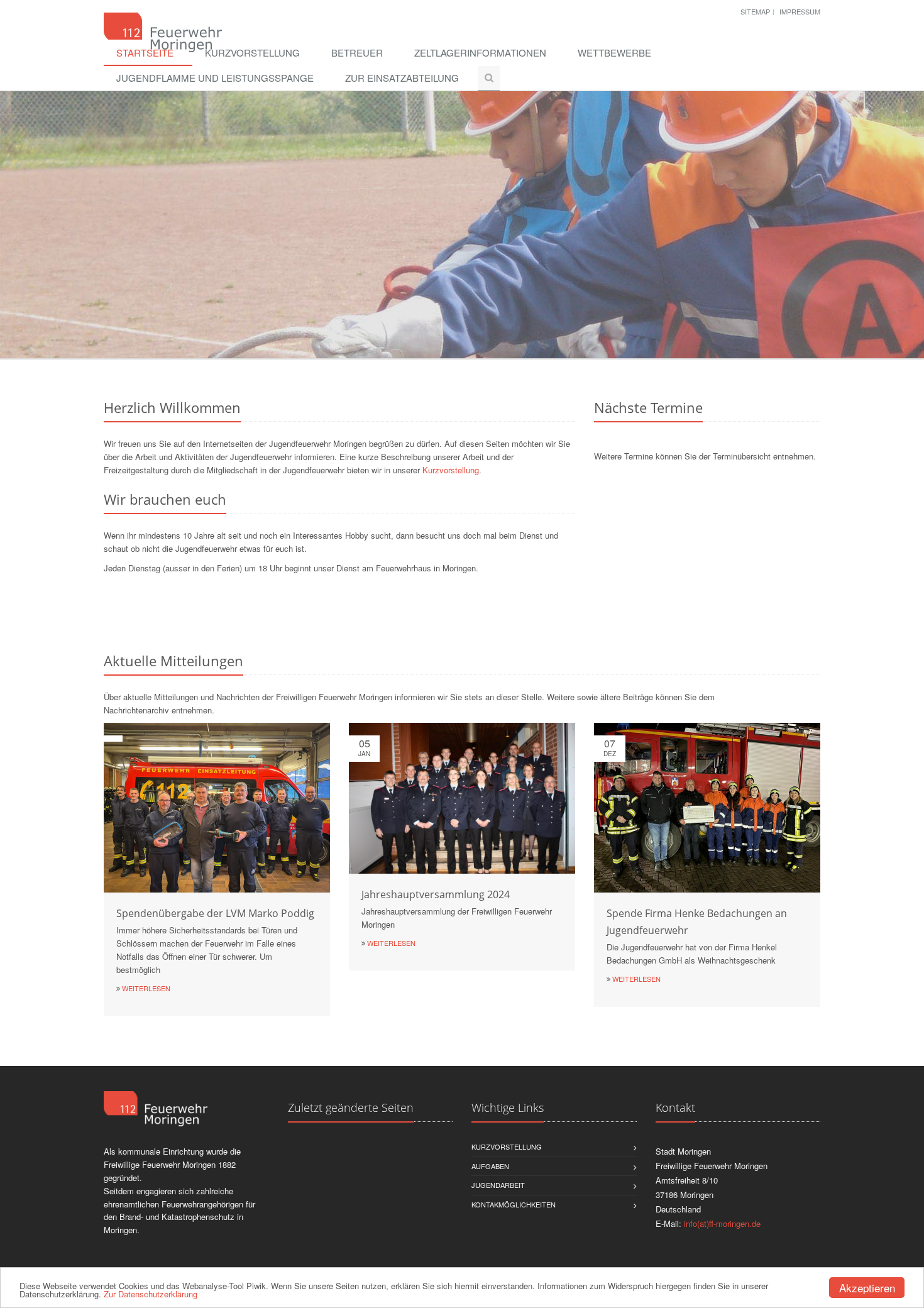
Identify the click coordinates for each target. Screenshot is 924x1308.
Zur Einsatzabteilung (402, 77)
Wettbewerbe (614, 52)
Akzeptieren (867, 1287)
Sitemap (755, 11)
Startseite (144, 52)
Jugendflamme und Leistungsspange (215, 77)
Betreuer (357, 52)
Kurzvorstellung (252, 52)
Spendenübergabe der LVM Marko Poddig (215, 913)
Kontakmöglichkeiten (513, 1204)
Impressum (799, 11)
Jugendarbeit (498, 1185)
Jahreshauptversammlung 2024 (435, 894)
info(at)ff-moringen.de (722, 1223)
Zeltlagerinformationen (480, 52)
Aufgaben (490, 1166)
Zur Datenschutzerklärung (150, 1294)
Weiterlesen (146, 988)
